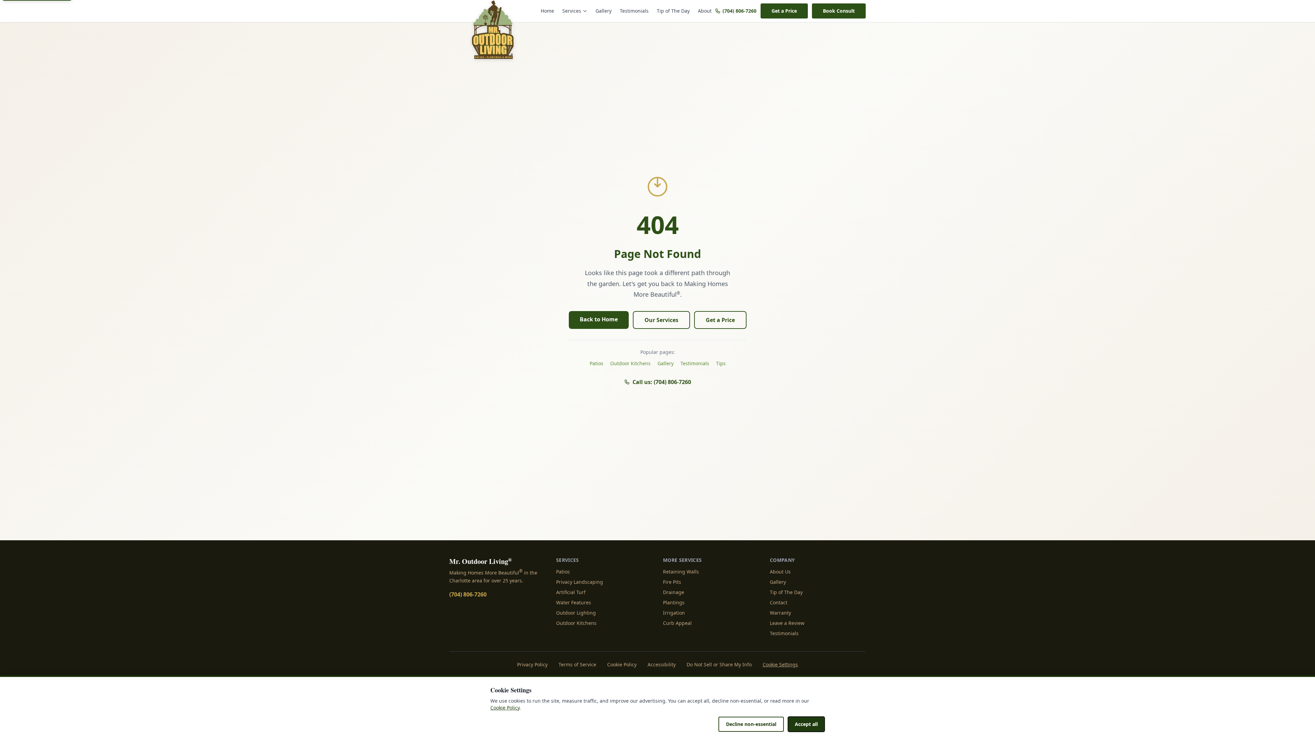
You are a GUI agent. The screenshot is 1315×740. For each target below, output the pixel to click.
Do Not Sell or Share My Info (719, 664)
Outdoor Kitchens (630, 363)
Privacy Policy (532, 664)
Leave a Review (787, 623)
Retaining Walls (681, 571)
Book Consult (839, 11)
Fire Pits (672, 582)
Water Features (573, 602)
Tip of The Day (673, 11)
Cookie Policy (622, 664)
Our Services (661, 320)
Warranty (780, 612)
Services (571, 11)
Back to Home (599, 319)
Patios (596, 363)
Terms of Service (577, 664)
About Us (780, 571)
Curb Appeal (677, 623)
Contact (778, 602)
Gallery (604, 11)
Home (547, 11)
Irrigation (674, 612)
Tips (721, 363)
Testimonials (634, 11)
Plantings (674, 602)
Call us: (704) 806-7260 (662, 382)
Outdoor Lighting (576, 612)
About (705, 11)
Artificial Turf (571, 592)
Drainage (673, 592)
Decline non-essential (751, 724)
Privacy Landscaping (579, 582)
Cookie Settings (780, 664)
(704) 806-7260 (739, 11)
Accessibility (662, 664)
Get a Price (784, 11)
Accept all (806, 724)
